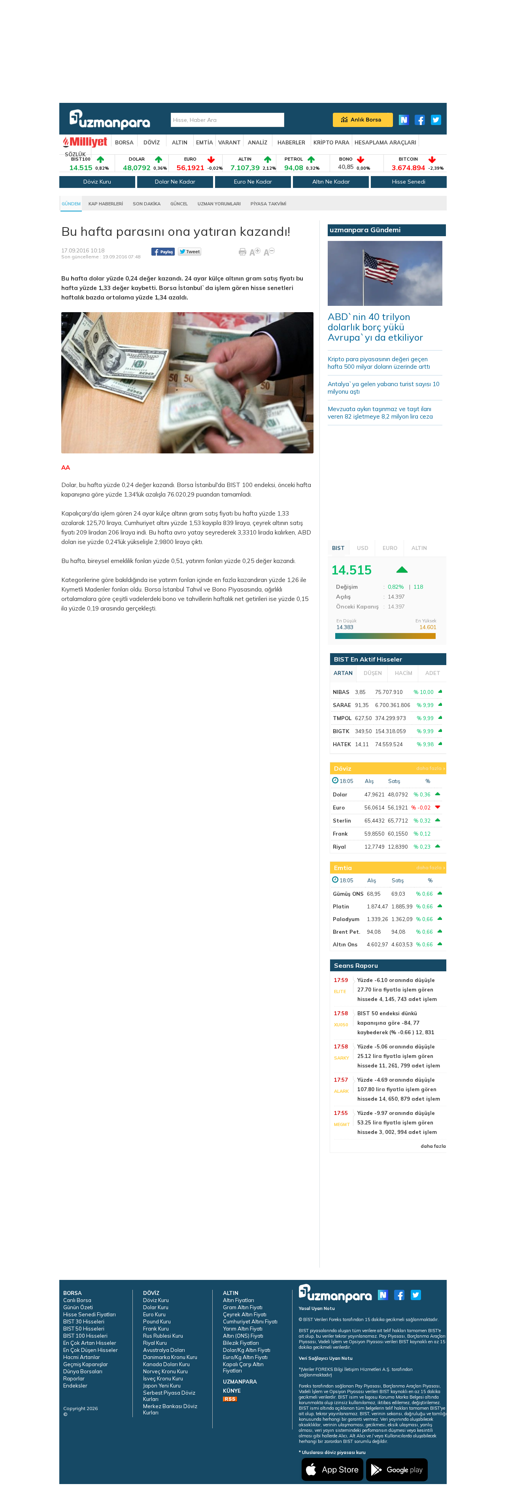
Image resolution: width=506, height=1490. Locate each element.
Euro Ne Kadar (253, 181)
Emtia (343, 868)
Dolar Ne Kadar (175, 181)
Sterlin (342, 820)
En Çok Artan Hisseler (89, 1343)
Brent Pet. (346, 932)
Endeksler (75, 1385)
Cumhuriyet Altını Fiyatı (250, 1321)
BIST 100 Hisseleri (85, 1336)
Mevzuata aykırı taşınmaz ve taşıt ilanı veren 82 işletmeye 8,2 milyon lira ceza (380, 412)
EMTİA (204, 142)
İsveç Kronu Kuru (163, 1378)
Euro (339, 807)
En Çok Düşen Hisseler (90, 1350)
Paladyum (346, 919)
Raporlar (74, 1378)
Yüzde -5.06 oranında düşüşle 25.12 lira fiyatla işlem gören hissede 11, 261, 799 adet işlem (398, 1056)
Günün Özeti (78, 1307)
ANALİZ (257, 142)
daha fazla (429, 768)
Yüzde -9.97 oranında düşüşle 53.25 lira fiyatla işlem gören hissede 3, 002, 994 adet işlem (397, 1122)
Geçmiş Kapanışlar (85, 1364)
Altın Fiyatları (238, 1300)
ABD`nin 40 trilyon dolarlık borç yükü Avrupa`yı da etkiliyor (375, 326)
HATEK (342, 744)
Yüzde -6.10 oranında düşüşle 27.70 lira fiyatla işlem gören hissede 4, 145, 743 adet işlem (397, 989)
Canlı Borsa (77, 1300)
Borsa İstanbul (164, 589)
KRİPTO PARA (331, 142)
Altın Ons (345, 944)
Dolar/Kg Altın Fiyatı (246, 1350)
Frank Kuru (156, 1328)
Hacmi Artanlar (81, 1357)
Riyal (339, 847)
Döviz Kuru (97, 181)
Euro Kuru (154, 1314)
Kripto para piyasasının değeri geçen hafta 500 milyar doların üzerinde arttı (379, 362)
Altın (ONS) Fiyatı (243, 1336)
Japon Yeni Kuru (162, 1385)
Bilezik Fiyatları (241, 1343)
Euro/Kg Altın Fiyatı (245, 1357)
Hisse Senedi (408, 181)
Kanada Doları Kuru (166, 1364)
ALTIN (179, 142)
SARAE (342, 705)
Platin (341, 906)
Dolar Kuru (155, 1307)
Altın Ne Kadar (331, 181)
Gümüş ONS (348, 894)
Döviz (342, 768)
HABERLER (291, 142)
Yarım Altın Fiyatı (242, 1328)
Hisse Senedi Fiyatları (89, 1314)
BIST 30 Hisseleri (83, 1321)
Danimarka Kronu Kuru (170, 1357)
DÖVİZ (151, 142)
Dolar (340, 794)
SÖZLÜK (75, 154)
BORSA (124, 142)
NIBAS (341, 692)
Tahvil (194, 589)
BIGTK (341, 731)
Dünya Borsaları (82, 1371)
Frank (340, 833)
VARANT (229, 142)
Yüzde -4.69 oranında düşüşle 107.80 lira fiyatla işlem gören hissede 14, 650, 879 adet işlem (398, 1089)
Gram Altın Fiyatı (242, 1307)
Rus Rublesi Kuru (163, 1336)
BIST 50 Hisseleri (83, 1328)
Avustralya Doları (164, 1350)
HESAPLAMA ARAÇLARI (385, 142)
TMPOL (342, 718)
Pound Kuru (157, 1321)
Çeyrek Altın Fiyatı (244, 1314)
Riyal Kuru (155, 1343)
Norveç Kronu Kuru (165, 1371)
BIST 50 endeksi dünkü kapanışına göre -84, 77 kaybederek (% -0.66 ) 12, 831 (395, 1022)
